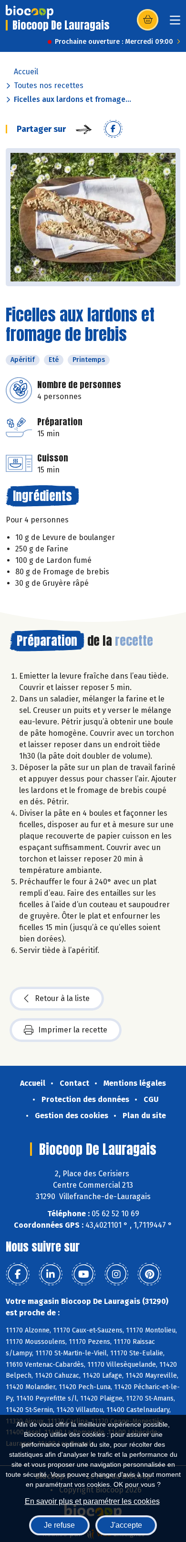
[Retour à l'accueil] (29, 12)
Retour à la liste (62, 998)
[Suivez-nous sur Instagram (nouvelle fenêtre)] (116, 1274)
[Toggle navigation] (175, 23)
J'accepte (126, 1525)
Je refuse (59, 1525)
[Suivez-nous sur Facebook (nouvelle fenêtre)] (18, 1274)
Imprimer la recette (72, 1029)
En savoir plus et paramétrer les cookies (92, 1501)
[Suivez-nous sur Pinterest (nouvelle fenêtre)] (149, 1274)
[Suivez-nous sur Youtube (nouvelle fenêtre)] (83, 1274)
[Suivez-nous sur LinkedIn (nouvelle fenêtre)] (50, 1274)
